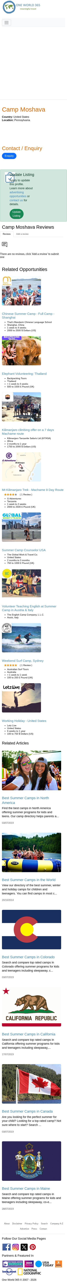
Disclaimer (17, 1223)
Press (34, 1229)
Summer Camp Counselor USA (24, 550)
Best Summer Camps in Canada (27, 1111)
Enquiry (9, 155)
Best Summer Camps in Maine (26, 1188)
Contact (43, 1229)
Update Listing (16, 214)
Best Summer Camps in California (28, 1034)
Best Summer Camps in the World (28, 880)
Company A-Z (56, 1223)
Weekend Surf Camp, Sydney (23, 660)
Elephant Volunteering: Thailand (24, 373)
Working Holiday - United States (24, 721)
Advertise (24, 1229)
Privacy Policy (31, 1223)
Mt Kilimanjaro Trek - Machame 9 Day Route (33, 490)
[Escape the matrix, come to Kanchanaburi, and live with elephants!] (21, 351)
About (7, 1223)
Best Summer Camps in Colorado (28, 957)
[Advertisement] (33, 61)
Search (44, 1223)
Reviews (7, 234)
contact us (16, 200)
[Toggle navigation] (6, 22)
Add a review (22, 234)
